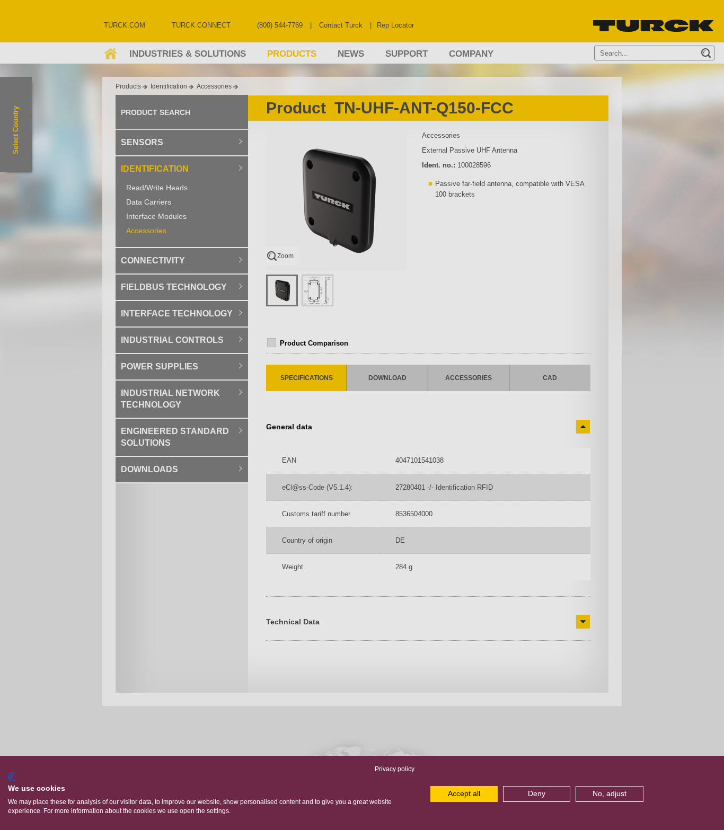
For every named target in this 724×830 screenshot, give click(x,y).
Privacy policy (394, 769)
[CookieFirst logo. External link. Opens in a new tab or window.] (12, 777)
